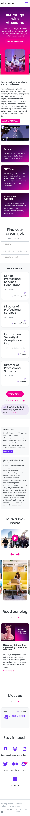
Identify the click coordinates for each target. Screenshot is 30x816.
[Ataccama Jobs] (7, 3)
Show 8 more (15, 394)
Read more (7, 671)
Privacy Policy (7, 803)
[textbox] (5, 244)
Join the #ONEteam (15, 41)
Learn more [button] (7, 452)
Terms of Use (14, 806)
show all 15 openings (16, 400)
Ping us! (15, 412)
